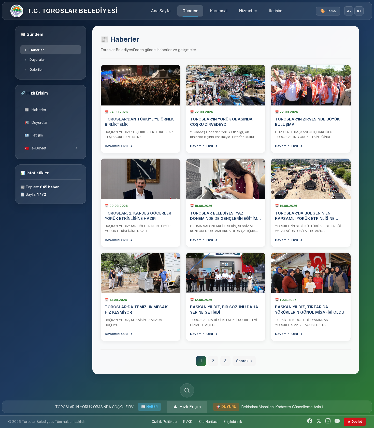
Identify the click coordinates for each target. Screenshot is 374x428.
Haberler (34, 50)
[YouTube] (337, 421)
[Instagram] (327, 421)
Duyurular (35, 59)
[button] (187, 407)
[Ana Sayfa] (16, 11)
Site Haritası (208, 422)
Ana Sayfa (160, 10)
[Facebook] (309, 421)
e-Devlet (51, 148)
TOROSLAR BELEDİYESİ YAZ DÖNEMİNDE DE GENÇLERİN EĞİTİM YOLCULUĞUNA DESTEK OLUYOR (223, 218)
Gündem (190, 10)
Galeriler (34, 69)
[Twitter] (318, 421)
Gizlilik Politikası (164, 422)
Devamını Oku (118, 146)
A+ (359, 11)
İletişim (275, 10)
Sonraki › (244, 361)
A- (349, 11)
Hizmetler (248, 10)
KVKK (187, 422)
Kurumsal (218, 10)
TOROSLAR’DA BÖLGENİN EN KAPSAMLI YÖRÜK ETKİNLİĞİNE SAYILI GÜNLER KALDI (305, 218)
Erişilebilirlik (233, 422)
